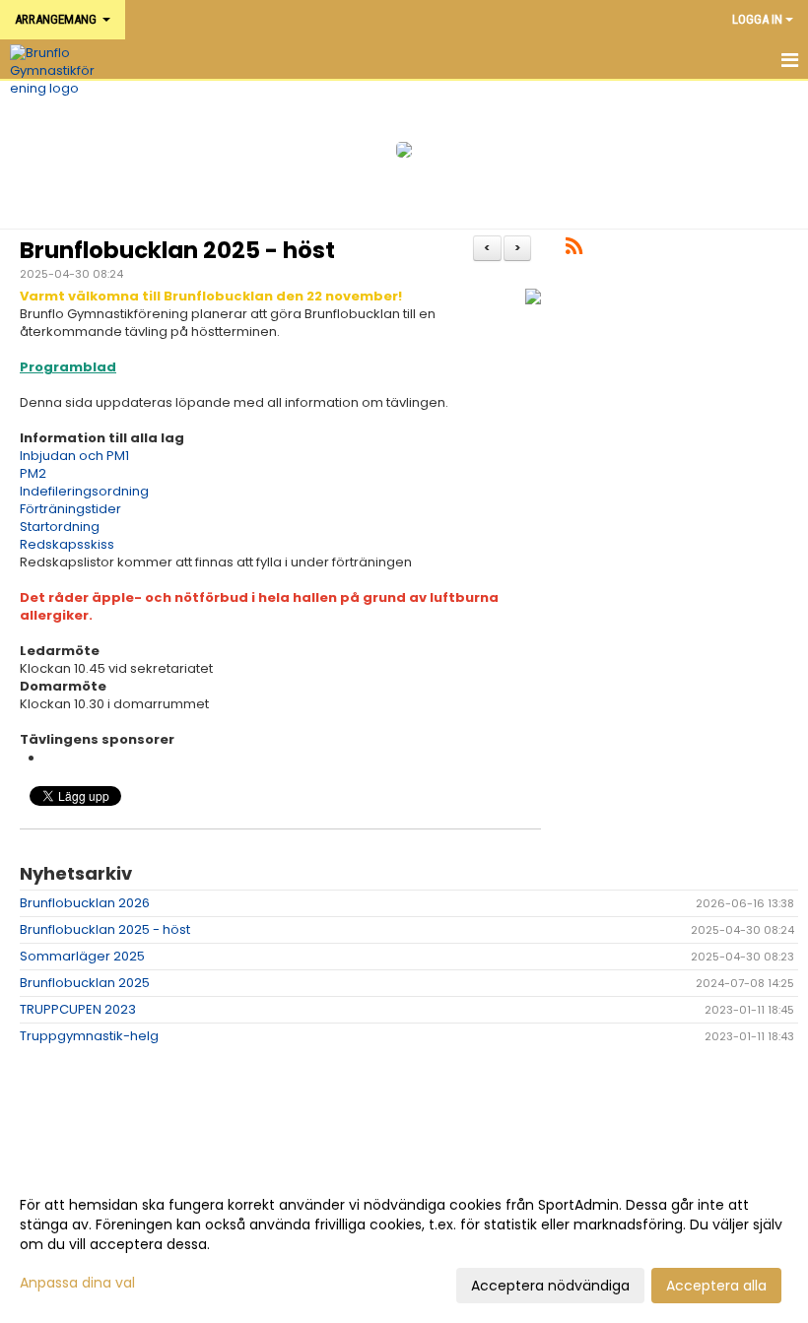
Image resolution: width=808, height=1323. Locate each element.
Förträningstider (70, 508)
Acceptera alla (716, 1285)
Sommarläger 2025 (82, 956)
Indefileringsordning (84, 491)
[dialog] (404, 1244)
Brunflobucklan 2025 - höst (177, 250)
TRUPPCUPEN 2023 (78, 1009)
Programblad (68, 367)
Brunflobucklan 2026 (85, 902)
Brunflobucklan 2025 (85, 982)
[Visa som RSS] (574, 249)
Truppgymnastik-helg (89, 1035)
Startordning (60, 526)
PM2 (33, 473)
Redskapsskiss (67, 544)
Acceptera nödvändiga (550, 1285)
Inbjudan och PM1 (74, 455)
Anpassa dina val (77, 1282)
